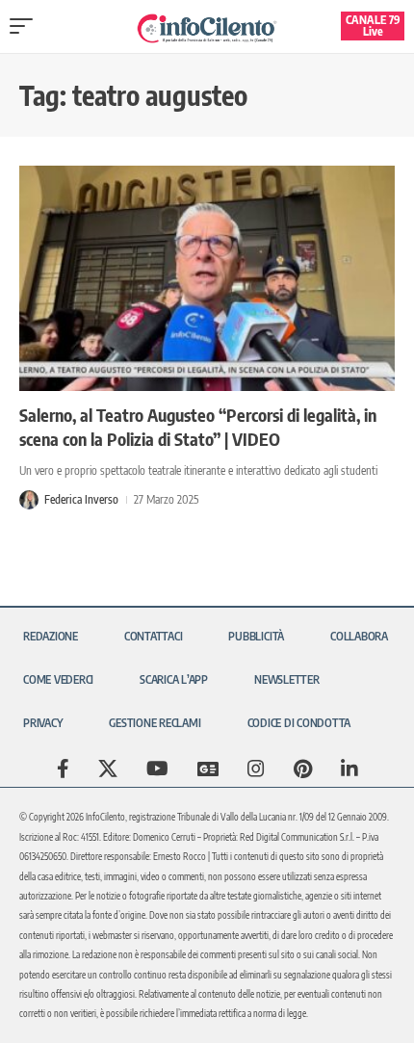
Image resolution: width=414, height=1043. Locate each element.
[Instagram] (256, 768)
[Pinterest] (303, 768)
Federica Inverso (81, 499)
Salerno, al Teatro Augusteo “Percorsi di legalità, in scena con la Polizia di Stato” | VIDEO (197, 427)
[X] (107, 768)
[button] (26, 26)
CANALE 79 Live (373, 26)
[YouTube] (157, 768)
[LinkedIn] (349, 768)
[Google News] (208, 768)
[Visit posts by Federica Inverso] (29, 499)
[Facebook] (63, 768)
